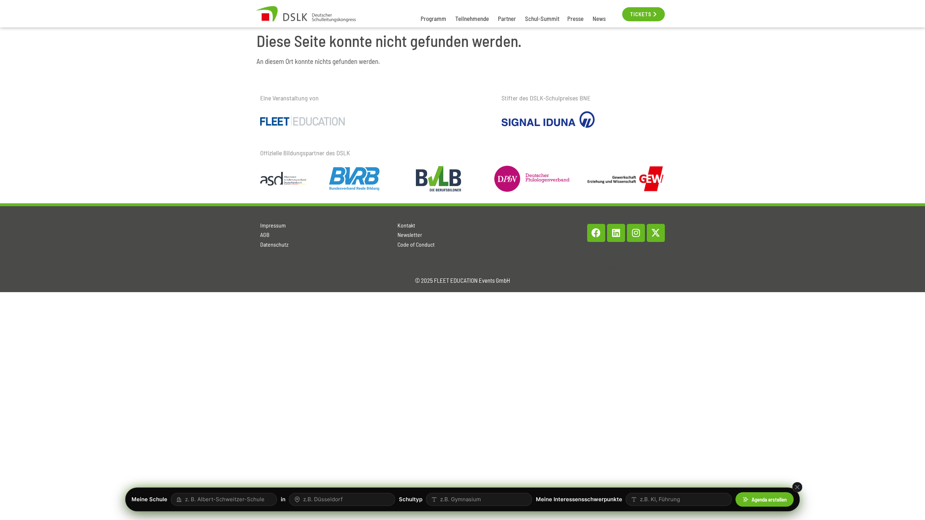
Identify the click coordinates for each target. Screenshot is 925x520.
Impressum (273, 225)
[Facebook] (596, 233)
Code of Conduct (416, 244)
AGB (265, 234)
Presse (575, 18)
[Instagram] (636, 233)
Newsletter (409, 234)
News (599, 18)
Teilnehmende (472, 18)
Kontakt (406, 225)
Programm (433, 18)
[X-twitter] (656, 233)
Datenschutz (274, 244)
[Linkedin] (616, 233)
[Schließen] (797, 487)
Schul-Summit (542, 18)
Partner (507, 18)
